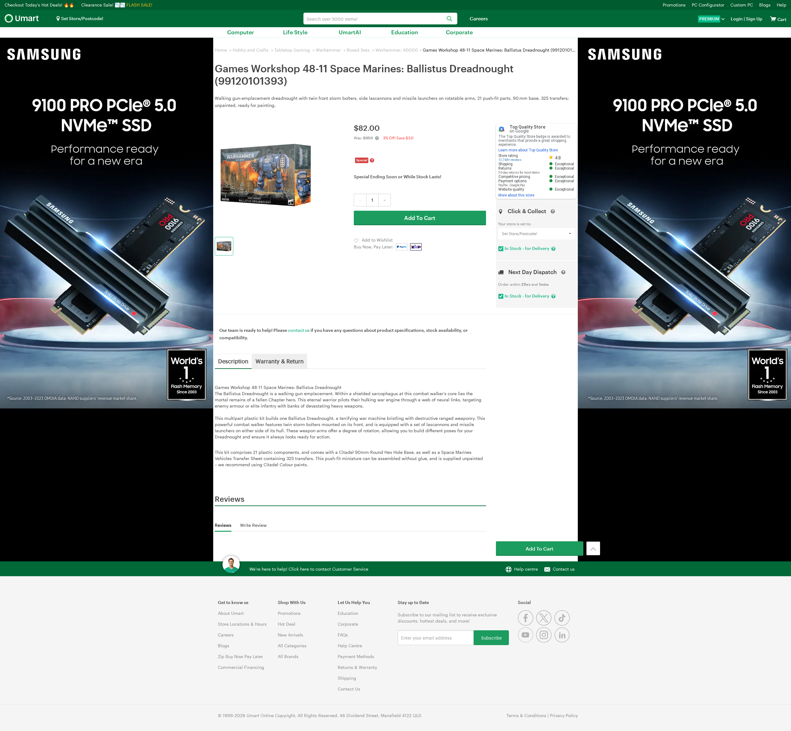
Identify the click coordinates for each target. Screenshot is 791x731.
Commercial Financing (241, 667)
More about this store (516, 195)
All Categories (292, 645)
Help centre (526, 569)
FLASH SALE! (139, 4)
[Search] (449, 19)
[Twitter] (545, 624)
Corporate (459, 32)
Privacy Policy (564, 715)
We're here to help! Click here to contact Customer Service (308, 569)
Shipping (347, 678)
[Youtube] (527, 641)
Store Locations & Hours (242, 624)
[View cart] (773, 18)
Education (404, 32)
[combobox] (380, 18)
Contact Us (349, 688)
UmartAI (350, 32)
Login (737, 18)
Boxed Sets (358, 50)
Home (221, 50)
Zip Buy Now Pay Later (240, 656)
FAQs (343, 634)
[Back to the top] (593, 548)
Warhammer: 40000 (396, 50)
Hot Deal (286, 624)
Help (781, 4)
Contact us (564, 569)
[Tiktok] (562, 624)
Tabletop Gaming (292, 50)
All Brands (288, 656)
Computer (240, 32)
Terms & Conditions (526, 715)
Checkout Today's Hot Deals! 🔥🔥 (40, 4)
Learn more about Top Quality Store (528, 150)
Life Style (295, 32)
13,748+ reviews (510, 160)
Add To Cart (419, 217)
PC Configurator (708, 4)
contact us (299, 330)
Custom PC (741, 4)
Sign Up (753, 18)
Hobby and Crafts (251, 50)
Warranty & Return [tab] (280, 361)
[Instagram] (545, 641)
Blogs (765, 4)
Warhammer (328, 50)
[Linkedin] (562, 641)
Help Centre (350, 645)
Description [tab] (233, 361)
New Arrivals (290, 634)
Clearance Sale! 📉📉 (103, 4)
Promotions (674, 4)
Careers (479, 18)
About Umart (231, 613)
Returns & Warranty (357, 667)
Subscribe (491, 637)
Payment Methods (356, 656)
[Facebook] (527, 624)
